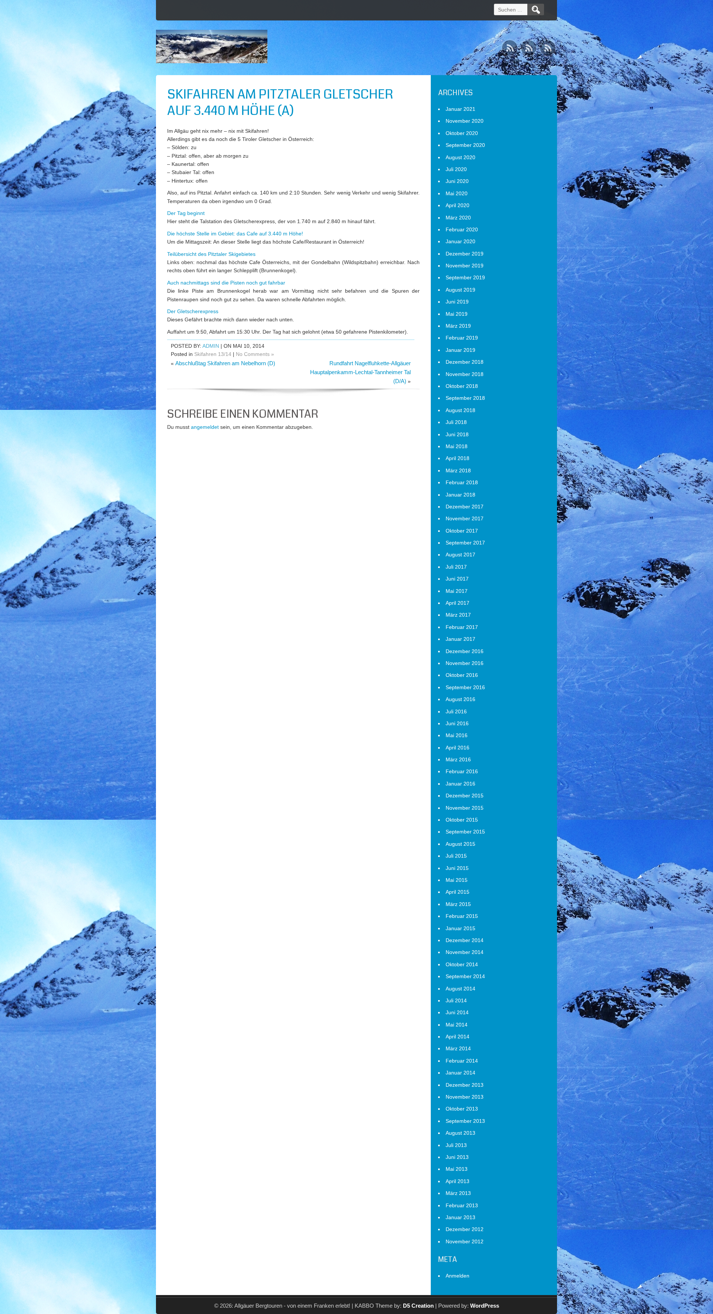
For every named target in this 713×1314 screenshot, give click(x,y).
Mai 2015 (457, 880)
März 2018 (458, 470)
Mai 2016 (457, 735)
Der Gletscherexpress (192, 311)
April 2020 (457, 205)
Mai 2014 (457, 1025)
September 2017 (465, 543)
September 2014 (465, 976)
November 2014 (465, 952)
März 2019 (458, 326)
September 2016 (465, 687)
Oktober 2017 (462, 531)
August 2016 (460, 699)
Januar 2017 (460, 639)
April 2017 (457, 603)
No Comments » (255, 354)
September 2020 (465, 145)
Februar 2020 (462, 229)
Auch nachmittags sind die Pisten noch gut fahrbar (226, 283)
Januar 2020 (460, 241)
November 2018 (465, 374)
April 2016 (457, 748)
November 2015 (465, 808)
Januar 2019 (460, 350)
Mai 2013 (457, 1169)
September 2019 (465, 277)
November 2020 (465, 121)
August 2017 (460, 555)
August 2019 (460, 290)
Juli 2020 (456, 169)
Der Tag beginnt (186, 213)
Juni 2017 (457, 579)
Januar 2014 (460, 1073)
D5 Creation (418, 1305)
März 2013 (458, 1193)
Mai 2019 (457, 314)
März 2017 (458, 615)
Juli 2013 (456, 1145)
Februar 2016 (462, 771)
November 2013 (465, 1097)
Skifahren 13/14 (212, 354)
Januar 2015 (460, 928)
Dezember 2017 (465, 507)
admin (210, 346)
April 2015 (457, 892)
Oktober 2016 (462, 675)
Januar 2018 (460, 495)
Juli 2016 (456, 711)
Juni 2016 (457, 723)
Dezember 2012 (465, 1229)
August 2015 (460, 844)
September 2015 (465, 832)
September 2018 (465, 398)
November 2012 (465, 1241)
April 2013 (457, 1181)
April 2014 (457, 1037)
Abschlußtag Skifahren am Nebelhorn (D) (225, 363)
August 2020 (460, 157)
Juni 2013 (457, 1157)
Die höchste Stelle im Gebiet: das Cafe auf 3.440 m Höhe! (235, 234)
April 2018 (457, 458)
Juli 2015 (456, 856)
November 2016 (465, 663)
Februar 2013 (462, 1205)
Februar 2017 (462, 627)
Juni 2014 (457, 1012)
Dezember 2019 (465, 254)
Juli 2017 (456, 567)
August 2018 (460, 410)
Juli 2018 (456, 422)
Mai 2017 (457, 591)
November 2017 (465, 518)
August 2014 (460, 989)
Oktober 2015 (462, 820)
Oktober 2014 (462, 964)
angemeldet (205, 427)
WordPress (484, 1305)
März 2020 (458, 218)
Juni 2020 (457, 181)
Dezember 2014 (465, 940)
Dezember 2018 (465, 362)
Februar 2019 (462, 338)
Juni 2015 (457, 868)
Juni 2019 (457, 302)
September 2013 (465, 1121)
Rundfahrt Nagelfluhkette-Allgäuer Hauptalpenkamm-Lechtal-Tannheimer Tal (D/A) (360, 372)
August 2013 (460, 1133)
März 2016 (458, 759)
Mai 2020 (457, 193)
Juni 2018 (457, 434)
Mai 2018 (457, 446)
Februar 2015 (462, 916)
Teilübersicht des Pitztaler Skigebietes (211, 254)
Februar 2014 (462, 1061)
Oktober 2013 (462, 1109)
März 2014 (458, 1048)
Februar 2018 (462, 482)
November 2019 (465, 266)
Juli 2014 (456, 1000)
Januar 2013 (460, 1217)
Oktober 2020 (462, 133)
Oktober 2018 (462, 386)
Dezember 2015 (465, 796)
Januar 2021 (460, 109)
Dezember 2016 (465, 651)
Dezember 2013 (465, 1085)
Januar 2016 (460, 784)
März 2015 (458, 904)
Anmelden (457, 1276)
